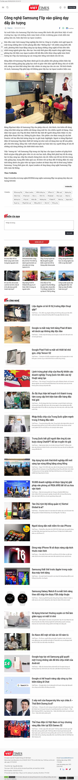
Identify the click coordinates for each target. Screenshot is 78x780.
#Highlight (50, 196)
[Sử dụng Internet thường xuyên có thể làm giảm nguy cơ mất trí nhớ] (17, 619)
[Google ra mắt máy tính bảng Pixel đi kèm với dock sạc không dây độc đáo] (17, 334)
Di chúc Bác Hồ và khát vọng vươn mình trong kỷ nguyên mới (11, 261)
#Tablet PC (52, 199)
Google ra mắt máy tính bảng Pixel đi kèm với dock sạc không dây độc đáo (52, 329)
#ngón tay (16, 203)
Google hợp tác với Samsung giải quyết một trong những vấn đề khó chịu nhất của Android (52, 660)
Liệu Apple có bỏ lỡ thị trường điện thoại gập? (51, 308)
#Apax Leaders (29, 192)
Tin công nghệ (12, 300)
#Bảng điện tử (38, 203)
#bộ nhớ (47, 203)
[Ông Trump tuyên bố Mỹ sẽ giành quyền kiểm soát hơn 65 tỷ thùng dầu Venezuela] (48, 252)
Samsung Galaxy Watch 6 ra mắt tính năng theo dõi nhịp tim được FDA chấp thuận (52, 593)
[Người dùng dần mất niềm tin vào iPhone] (17, 532)
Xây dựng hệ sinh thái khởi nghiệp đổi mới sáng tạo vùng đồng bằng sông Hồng (52, 462)
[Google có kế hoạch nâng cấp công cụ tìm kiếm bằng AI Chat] (17, 685)
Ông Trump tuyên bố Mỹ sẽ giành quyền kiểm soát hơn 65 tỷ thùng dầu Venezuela (47, 262)
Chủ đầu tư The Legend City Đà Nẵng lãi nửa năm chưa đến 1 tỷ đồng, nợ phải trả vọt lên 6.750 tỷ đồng (47, 287)
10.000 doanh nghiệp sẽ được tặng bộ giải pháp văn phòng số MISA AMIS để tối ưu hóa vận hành (53, 485)
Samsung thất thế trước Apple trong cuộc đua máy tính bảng (52, 571)
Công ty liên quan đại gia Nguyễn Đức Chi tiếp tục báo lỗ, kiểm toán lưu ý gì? (65, 286)
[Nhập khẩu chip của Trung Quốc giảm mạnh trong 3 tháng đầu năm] (17, 423)
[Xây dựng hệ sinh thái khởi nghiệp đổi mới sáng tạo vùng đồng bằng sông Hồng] (17, 467)
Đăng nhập (71, 7)
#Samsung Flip (18, 192)
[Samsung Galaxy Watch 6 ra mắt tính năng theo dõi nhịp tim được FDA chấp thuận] (17, 598)
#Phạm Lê (51, 192)
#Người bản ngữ (26, 203)
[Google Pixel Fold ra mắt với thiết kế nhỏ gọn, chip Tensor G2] (17, 356)
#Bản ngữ (59, 192)
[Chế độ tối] (65, 7)
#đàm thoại (17, 196)
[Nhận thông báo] (60, 7)
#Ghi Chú (42, 196)
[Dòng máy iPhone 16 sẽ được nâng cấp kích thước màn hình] (17, 554)
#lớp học (67, 196)
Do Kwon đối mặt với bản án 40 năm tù (50, 634)
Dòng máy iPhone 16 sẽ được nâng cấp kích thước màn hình (52, 549)
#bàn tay (60, 199)
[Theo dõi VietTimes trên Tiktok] (70, 769)
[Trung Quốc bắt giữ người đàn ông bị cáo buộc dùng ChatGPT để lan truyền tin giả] (17, 445)
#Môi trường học (40, 192)
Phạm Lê (10, 28)
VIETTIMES (39, 7)
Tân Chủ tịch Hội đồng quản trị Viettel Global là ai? (50, 505)
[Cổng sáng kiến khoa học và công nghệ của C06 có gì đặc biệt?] (66, 252)
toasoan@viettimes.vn (66, 758)
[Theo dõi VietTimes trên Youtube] (67, 769)
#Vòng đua (55, 203)
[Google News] (70, 28)
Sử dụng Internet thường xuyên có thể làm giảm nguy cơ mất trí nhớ (52, 614)
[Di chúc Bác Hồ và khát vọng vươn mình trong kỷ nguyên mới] (12, 252)
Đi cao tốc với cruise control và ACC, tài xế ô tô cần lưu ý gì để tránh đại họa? (11, 286)
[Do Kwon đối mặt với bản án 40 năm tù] (17, 641)
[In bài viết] (63, 28)
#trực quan (59, 196)
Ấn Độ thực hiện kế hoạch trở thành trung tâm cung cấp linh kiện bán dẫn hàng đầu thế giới (52, 396)
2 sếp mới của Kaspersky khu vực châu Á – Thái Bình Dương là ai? (52, 702)
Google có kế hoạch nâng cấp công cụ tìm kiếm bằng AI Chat (52, 680)
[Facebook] (59, 28)
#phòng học (17, 199)
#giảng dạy (68, 192)
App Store (62, 778)
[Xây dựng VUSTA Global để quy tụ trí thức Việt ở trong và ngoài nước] (30, 276)
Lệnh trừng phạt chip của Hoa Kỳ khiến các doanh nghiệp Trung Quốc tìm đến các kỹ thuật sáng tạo (52, 374)
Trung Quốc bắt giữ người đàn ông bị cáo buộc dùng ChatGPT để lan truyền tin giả (51, 440)
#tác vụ (35, 196)
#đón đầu (34, 199)
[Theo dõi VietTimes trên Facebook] (60, 769)
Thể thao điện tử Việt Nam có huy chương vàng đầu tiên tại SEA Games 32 (52, 724)
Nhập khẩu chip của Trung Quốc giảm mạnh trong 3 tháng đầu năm (53, 418)
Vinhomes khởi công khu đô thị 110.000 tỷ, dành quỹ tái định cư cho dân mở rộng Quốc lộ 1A (29, 263)
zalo (63, 769)
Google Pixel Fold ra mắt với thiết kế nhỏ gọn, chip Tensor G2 (51, 351)
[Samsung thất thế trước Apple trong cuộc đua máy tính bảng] (17, 576)
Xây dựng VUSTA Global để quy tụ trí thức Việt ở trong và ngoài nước (29, 286)
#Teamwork (26, 196)
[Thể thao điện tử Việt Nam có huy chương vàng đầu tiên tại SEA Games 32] (17, 729)
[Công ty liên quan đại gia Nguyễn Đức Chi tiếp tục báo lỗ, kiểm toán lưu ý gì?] (66, 276)
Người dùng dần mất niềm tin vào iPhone (51, 525)
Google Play (70, 778)
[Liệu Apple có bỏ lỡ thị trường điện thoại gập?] (17, 313)
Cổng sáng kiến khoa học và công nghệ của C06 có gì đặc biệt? (65, 261)
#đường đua (43, 199)
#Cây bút (25, 199)
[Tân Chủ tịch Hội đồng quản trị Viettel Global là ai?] (17, 510)
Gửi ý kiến (69, 233)
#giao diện (69, 199)
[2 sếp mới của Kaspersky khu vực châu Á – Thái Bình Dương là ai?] (17, 707)
